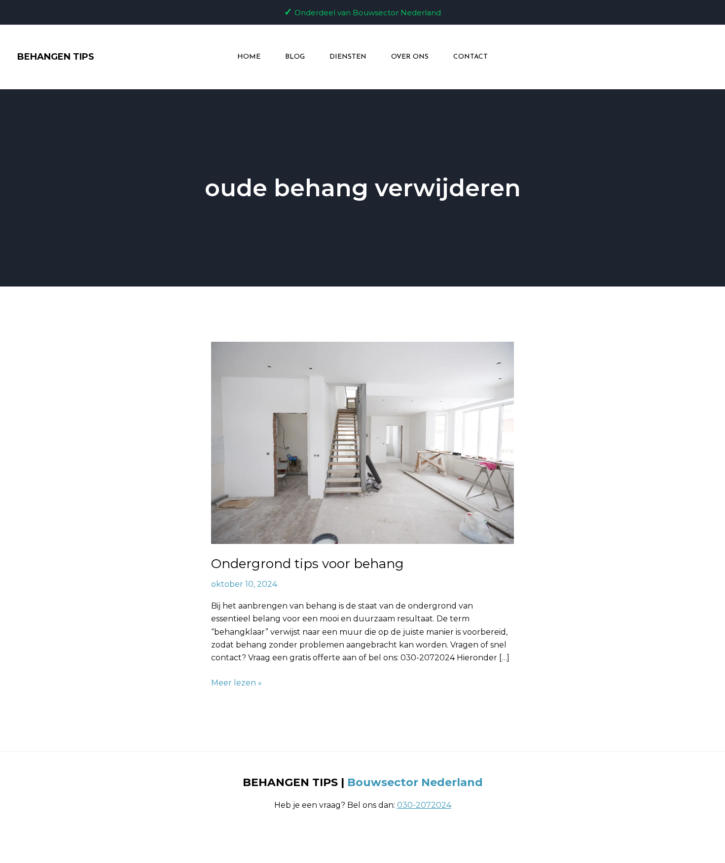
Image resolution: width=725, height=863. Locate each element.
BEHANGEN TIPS (55, 56)
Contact (470, 57)
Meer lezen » (236, 682)
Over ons (410, 57)
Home (248, 57)
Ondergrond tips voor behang (307, 564)
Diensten (347, 57)
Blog (295, 57)
